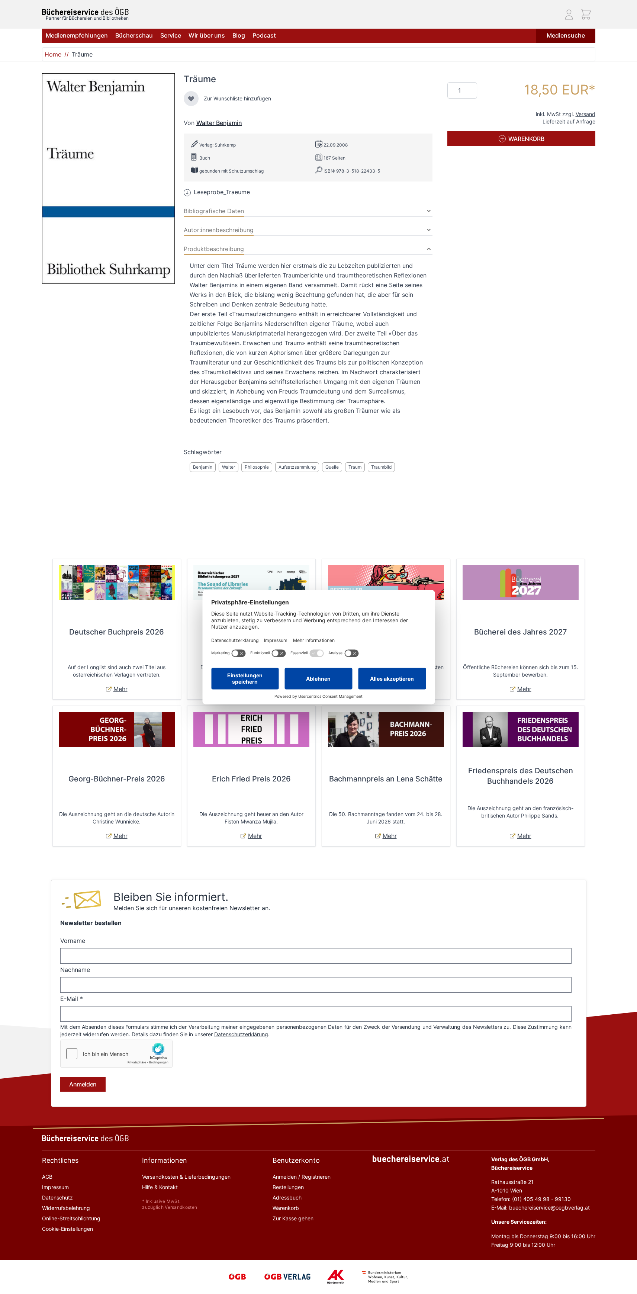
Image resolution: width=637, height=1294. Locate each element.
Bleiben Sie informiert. (170, 896)
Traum (354, 467)
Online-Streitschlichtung (71, 1218)
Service (170, 35)
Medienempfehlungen (77, 35)
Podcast (264, 35)
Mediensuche (566, 35)
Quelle (332, 467)
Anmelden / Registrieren (302, 1176)
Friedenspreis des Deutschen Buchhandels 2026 (520, 776)
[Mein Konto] (569, 14)
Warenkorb (286, 1208)
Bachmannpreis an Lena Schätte (386, 778)
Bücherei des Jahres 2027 (520, 631)
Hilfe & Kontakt (160, 1187)
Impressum (55, 1187)
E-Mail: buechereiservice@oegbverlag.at (540, 1207)
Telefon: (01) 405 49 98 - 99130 (531, 1199)
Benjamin (202, 467)
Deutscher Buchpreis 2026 (116, 631)
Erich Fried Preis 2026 (251, 778)
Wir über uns (207, 35)
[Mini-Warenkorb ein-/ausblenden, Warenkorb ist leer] (586, 14)
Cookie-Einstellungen (67, 1229)
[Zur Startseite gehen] (85, 11)
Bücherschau (134, 35)
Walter (228, 467)
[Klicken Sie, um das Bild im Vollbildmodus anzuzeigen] (108, 178)
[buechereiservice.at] (411, 1158)
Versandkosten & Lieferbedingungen (186, 1176)
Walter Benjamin (219, 122)
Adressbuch (287, 1197)
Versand (585, 114)
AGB (47, 1176)
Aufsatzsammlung (297, 467)
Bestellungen (288, 1187)
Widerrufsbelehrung (66, 1208)
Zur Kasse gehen (293, 1218)
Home (53, 54)
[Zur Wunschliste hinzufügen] (191, 98)
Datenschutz (57, 1197)
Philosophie (257, 467)
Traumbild (381, 467)
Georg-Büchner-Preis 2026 (116, 778)
